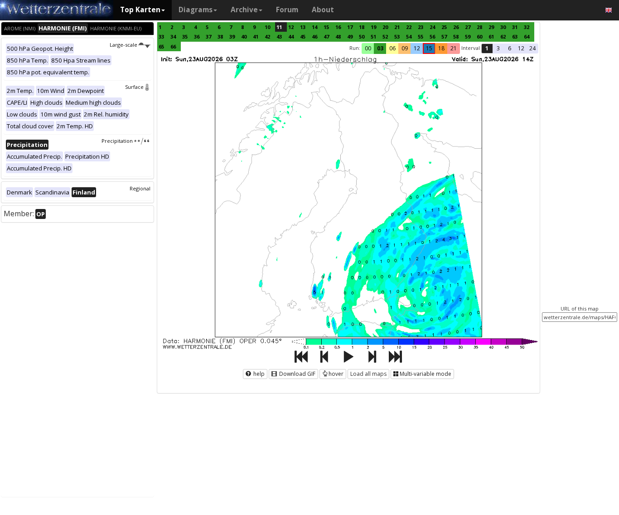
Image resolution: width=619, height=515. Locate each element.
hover (336, 374)
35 (185, 36)
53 (397, 36)
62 (503, 36)
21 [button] (453, 48)
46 (314, 36)
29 (491, 27)
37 (208, 36)
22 (408, 27)
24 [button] (532, 48)
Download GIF (296, 374)
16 (338, 27)
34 (173, 36)
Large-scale (123, 44)
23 (420, 27)
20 (385, 27)
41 (255, 36)
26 (456, 27)
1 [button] (486, 48)
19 (373, 27)
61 (491, 36)
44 (291, 36)
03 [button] (380, 48)
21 (397, 27)
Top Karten (140, 10)
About (323, 10)
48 (338, 36)
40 (244, 36)
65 (161, 46)
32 (526, 27)
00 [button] (368, 48)
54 (408, 36)
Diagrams (196, 10)
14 (314, 27)
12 (291, 27)
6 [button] (509, 48)
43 (279, 36)
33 (161, 36)
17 (350, 27)
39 (232, 36)
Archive (244, 10)
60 (479, 36)
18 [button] (441, 48)
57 (444, 36)
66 (173, 46)
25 (444, 27)
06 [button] (392, 48)
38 (220, 36)
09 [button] (404, 48)
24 (432, 27)
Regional (140, 188)
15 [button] (429, 48)
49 (350, 36)
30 (503, 27)
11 (279, 27)
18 (361, 27)
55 (420, 36)
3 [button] (498, 48)
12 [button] (417, 48)
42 (267, 36)
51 (373, 36)
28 (479, 27)
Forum (287, 10)
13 (302, 27)
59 (467, 36)
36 (196, 36)
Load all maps (368, 374)
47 (326, 36)
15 (326, 27)
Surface (134, 86)
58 (456, 36)
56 (432, 36)
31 (514, 27)
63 (514, 36)
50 (361, 36)
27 (467, 27)
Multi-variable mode (425, 374)
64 (526, 36)
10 (267, 27)
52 (385, 36)
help (258, 374)
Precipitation (117, 140)
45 (302, 36)
